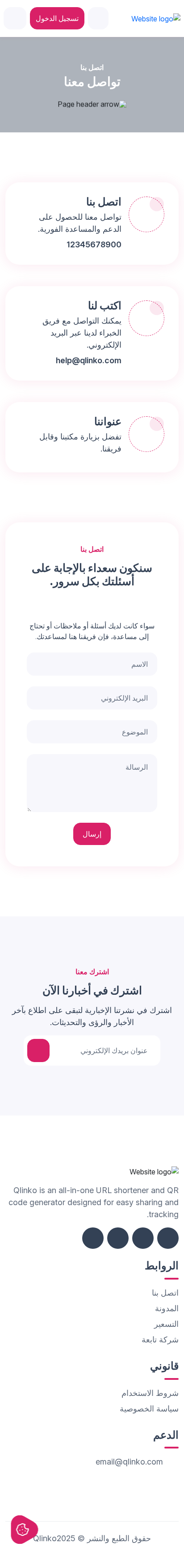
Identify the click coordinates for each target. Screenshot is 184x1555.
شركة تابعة (160, 1339)
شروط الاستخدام (150, 1393)
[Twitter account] (143, 1238)
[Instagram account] (118, 1238)
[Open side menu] (15, 18)
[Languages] (98, 18)
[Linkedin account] (93, 1238)
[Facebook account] (168, 1238)
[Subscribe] (38, 1050)
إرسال (92, 833)
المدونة (167, 1308)
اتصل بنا (165, 1292)
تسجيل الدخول (57, 18)
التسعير (166, 1324)
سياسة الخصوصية (149, 1408)
